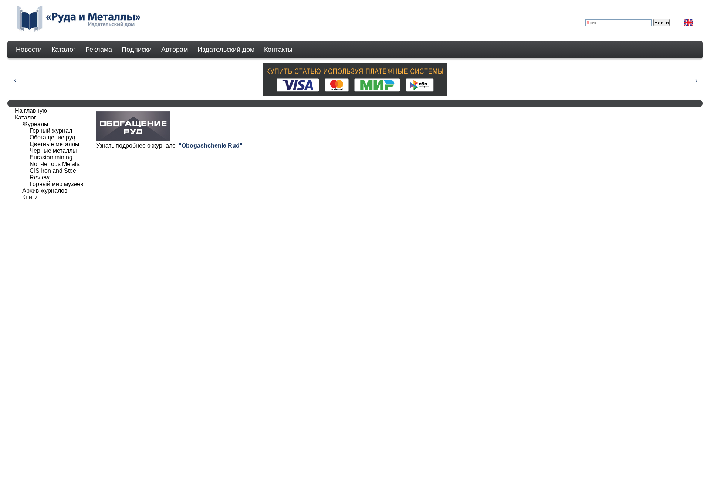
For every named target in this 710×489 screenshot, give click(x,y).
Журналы (35, 124)
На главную (31, 111)
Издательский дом (225, 49)
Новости (29, 49)
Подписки (137, 49)
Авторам (174, 49)
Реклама (98, 49)
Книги (30, 197)
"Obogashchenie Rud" (211, 145)
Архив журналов (45, 191)
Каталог (63, 49)
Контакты (278, 49)
